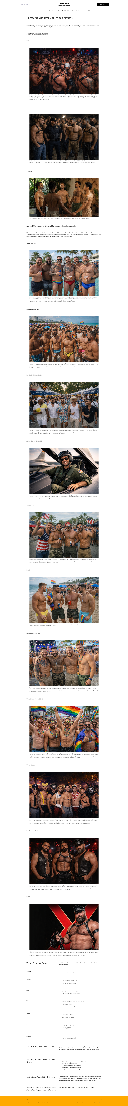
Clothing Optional (60, 10)
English (21, 4)
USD (27, 4)
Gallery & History (67, 10)
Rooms (46, 10)
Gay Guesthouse (52, 10)
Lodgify (101, 1102)
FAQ (89, 10)
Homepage (41, 10)
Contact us (84, 10)
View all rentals (103, 4)
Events (73, 10)
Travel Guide (79, 10)
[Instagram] (102, 1099)
